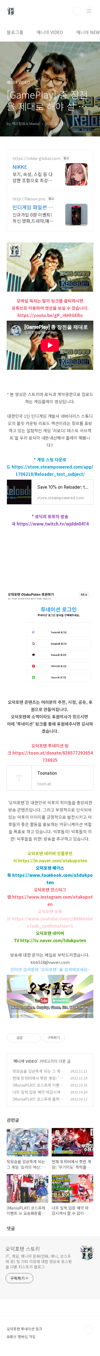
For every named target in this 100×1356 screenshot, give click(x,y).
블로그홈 (15, 32)
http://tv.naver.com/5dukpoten (53, 940)
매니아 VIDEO (50, 32)
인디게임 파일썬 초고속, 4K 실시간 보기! (32, 207)
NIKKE (19, 166)
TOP (88, 1329)
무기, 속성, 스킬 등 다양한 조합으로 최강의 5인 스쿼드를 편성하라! (32, 177)
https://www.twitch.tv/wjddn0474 (53, 524)
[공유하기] (27, 1038)
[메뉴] (89, 11)
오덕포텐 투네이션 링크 (24, 1328)
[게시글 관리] (34, 1038)
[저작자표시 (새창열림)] (67, 1038)
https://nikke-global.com (36, 158)
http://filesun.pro (28, 198)
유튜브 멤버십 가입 (21, 1336)
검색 (76, 11)
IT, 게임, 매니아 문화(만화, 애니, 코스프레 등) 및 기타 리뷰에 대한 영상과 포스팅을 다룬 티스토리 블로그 (39, 1261)
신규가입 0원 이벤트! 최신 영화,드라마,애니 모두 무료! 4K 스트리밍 (32, 217)
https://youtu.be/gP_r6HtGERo (50, 315)
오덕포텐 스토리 (23, 1248)
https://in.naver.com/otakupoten (52, 860)
